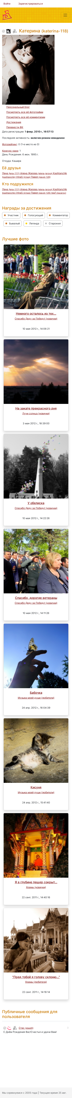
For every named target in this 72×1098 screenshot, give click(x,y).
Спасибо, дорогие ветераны (36, 598)
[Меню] (65, 15)
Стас (26, 1028)
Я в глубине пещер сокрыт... (36, 882)
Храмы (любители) (36, 982)
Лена (11, 173)
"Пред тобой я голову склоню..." (36, 977)
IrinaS (23, 177)
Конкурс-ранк (10, 150)
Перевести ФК (14, 127)
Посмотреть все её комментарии (25, 117)
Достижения (13, 122)
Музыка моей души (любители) (36, 697)
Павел (41, 177)
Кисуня (36, 787)
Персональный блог (18, 107)
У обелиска (36, 503)
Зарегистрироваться (30, 3)
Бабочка (36, 692)
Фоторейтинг (9, 144)
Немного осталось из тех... (36, 313)
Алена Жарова (36, 173)
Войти (6, 3)
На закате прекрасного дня (36, 408)
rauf (58, 192)
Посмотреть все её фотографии (24, 112)
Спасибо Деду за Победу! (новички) (36, 318)
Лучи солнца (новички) (36, 413)
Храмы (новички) (36, 887)
